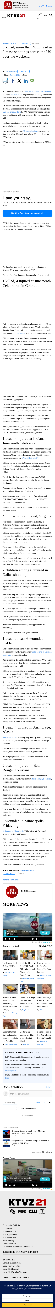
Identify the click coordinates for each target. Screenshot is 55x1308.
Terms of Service (9, 1243)
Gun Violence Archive (12, 112)
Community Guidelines (12, 1225)
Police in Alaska (9, 737)
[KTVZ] (17, 15)
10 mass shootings (30, 131)
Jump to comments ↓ (11, 880)
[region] (27, 1120)
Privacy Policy (8, 1240)
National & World (27, 870)
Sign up (48, 1087)
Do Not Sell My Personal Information (18, 1247)
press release (20, 333)
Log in (42, 1087)
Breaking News (9, 1260)
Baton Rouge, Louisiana (41, 779)
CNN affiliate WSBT (30, 458)
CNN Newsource (11, 71)
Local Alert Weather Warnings (15, 1272)
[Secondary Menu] (6, 15)
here (7, 1078)
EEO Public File (9, 1231)
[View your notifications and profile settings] (49, 1102)
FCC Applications (10, 1234)
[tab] (10, 1103)
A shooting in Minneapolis (13, 831)
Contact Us (7, 1228)
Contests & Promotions (12, 1263)
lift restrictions (16, 95)
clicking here (10, 1070)
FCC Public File (9, 1237)
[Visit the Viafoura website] (47, 1152)
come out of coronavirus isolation (37, 92)
